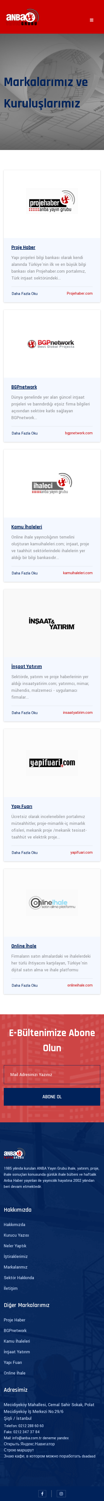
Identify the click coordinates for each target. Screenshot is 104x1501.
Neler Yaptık (15, 1246)
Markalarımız (16, 1267)
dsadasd (88, 1456)
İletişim (11, 1288)
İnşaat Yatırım (17, 1352)
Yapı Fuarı (13, 1362)
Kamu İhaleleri (17, 1341)
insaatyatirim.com (78, 712)
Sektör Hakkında (19, 1278)
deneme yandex (56, 1438)
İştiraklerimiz (16, 1256)
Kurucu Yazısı (16, 1235)
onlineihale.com (80, 985)
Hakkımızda (14, 1225)
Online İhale (14, 1373)
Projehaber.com (80, 293)
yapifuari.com (81, 852)
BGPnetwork (15, 1331)
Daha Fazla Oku (25, 293)
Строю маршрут (19, 1450)
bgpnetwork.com (79, 433)
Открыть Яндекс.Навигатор (29, 1444)
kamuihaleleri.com (78, 573)
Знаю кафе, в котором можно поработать (42, 1456)
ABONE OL (52, 1096)
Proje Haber (14, 1320)
